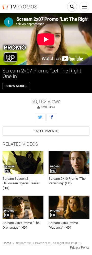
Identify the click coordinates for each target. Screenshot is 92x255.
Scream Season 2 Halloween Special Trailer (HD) (21, 183)
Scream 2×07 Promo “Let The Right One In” (42, 73)
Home (7, 243)
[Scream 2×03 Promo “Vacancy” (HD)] (69, 207)
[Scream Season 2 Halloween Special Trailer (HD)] (23, 162)
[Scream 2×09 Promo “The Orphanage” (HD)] (23, 207)
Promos (23, 6)
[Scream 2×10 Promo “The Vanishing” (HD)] (69, 162)
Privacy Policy (79, 247)
